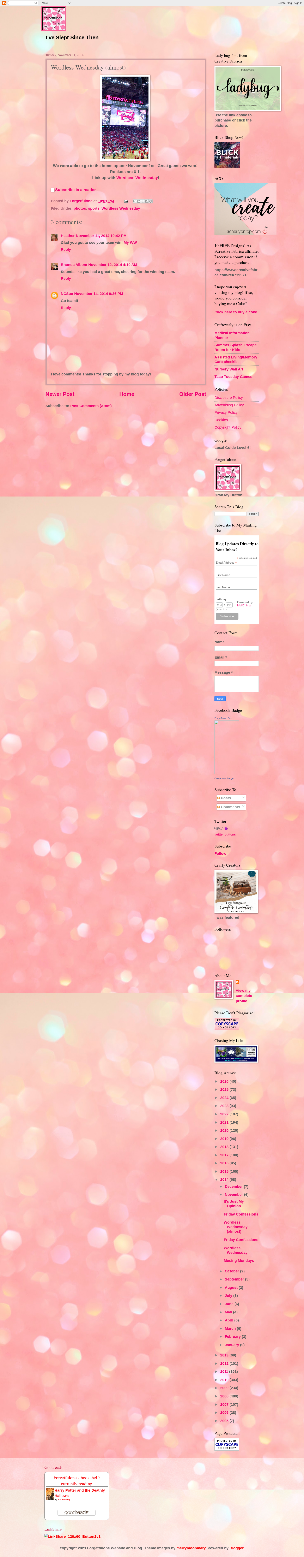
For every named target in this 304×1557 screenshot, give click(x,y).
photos (80, 208)
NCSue (67, 293)
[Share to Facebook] (147, 201)
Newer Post (59, 394)
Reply (66, 249)
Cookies (221, 420)
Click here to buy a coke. (236, 312)
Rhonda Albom (74, 264)
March (231, 1328)
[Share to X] (143, 201)
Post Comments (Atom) (91, 406)
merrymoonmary (191, 1548)
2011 (224, 1371)
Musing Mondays (239, 1260)
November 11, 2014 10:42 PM (101, 235)
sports (93, 208)
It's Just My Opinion (234, 1203)
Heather (68, 235)
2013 (225, 1355)
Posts (225, 798)
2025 (225, 1089)
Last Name (223, 587)
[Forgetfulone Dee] (226, 773)
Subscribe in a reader (75, 190)
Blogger (236, 1548)
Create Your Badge (223, 778)
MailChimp (244, 605)
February (233, 1336)
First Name (223, 575)
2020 (225, 1130)
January (232, 1345)
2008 (225, 1396)
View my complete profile (244, 995)
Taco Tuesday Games (233, 376)
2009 (225, 1388)
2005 (225, 1421)
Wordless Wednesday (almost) (236, 1227)
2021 (225, 1122)
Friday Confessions (241, 1214)
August (232, 1287)
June (230, 1304)
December (234, 1186)
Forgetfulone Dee (223, 718)
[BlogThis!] (139, 201)
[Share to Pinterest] (150, 201)
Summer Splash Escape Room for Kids (235, 347)
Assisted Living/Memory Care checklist (235, 359)
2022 (225, 1114)
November (234, 1194)
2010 (225, 1380)
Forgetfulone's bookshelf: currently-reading (77, 1480)
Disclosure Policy (228, 397)
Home (126, 394)
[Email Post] (125, 201)
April (229, 1320)
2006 (225, 1412)
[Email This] (135, 201)
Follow (220, 853)
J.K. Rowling (64, 1499)
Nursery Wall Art (228, 369)
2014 (225, 1179)
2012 (225, 1363)
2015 (225, 1171)
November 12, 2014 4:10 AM (112, 264)
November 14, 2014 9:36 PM (98, 293)
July (229, 1295)
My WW (130, 242)
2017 (225, 1155)
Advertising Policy (229, 405)
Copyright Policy (227, 427)
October (232, 1271)
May (229, 1312)
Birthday (221, 599)
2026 (225, 1081)
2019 (225, 1138)
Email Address (226, 563)
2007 (225, 1404)
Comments (230, 807)
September (235, 1279)
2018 (225, 1147)
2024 (225, 1097)
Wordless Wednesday (137, 178)
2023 (225, 1106)
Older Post (192, 394)
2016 (225, 1163)
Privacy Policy (226, 412)
